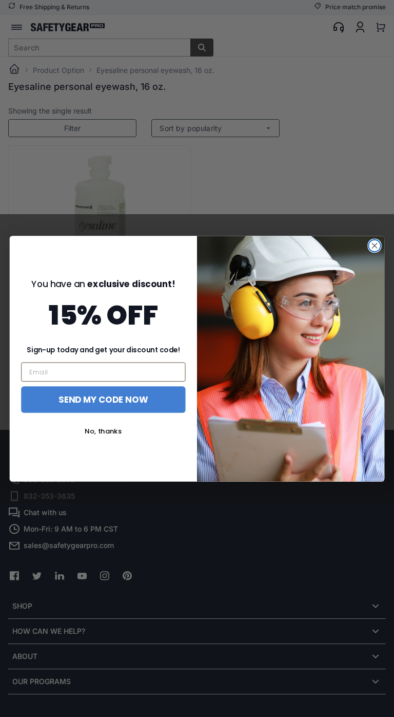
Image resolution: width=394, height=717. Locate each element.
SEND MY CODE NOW (103, 399)
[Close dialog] (374, 245)
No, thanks (103, 431)
